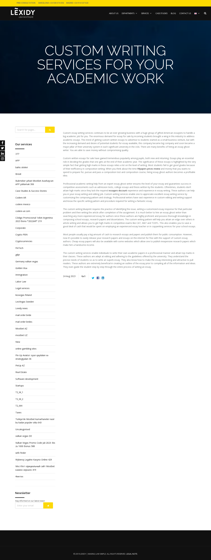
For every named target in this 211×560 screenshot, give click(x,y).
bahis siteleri (21, 167)
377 (17, 153)
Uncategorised (22, 429)
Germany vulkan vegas (26, 261)
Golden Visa (21, 268)
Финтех (19, 476)
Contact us (185, 13)
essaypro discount (118, 190)
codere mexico (22, 204)
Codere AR (20, 197)
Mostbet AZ (21, 328)
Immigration (21, 274)
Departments (128, 13)
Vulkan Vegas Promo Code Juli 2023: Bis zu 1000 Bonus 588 (35, 444)
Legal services (22, 288)
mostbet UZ (21, 335)
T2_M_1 (19, 392)
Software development (26, 378)
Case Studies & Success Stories (31, 190)
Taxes (18, 412)
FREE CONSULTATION (26, 3)
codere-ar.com (22, 211)
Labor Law (20, 281)
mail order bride (23, 315)
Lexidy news (21, 308)
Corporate (20, 227)
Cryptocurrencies (23, 241)
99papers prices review (148, 168)
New (17, 341)
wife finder (20, 452)
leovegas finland (23, 295)
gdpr (17, 254)
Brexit (18, 173)
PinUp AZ (20, 365)
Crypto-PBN (21, 234)
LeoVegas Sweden (24, 301)
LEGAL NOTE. (132, 554)
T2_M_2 (19, 399)
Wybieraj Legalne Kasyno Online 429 (33, 459)
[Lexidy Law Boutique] (23, 12)
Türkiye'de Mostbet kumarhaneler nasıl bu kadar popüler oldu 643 (34, 421)
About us (113, 13)
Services (145, 13)
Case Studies (161, 13)
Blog (173, 13)
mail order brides (23, 321)
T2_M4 (18, 405)
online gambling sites (25, 348)
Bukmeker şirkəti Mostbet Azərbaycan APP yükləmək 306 (34, 182)
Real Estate (21, 372)
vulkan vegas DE (23, 435)
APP (17, 160)
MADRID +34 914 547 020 (77, 3)
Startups (19, 385)
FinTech (19, 248)
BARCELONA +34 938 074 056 (51, 3)
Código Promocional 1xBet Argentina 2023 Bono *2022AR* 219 (34, 219)
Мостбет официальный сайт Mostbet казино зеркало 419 (35, 468)
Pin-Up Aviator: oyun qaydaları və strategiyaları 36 (31, 357)
